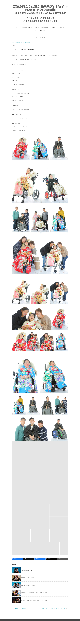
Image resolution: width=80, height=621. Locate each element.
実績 (35, 30)
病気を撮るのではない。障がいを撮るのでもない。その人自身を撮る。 (34, 600)
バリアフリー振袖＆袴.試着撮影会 (26, 42)
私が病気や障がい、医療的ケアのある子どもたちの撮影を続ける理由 (34, 592)
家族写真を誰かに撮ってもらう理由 (28, 585)
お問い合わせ (42, 30)
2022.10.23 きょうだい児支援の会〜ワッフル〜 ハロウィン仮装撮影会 (53, 609)
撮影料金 (54, 27)
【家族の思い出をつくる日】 (26, 570)
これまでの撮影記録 (40, 37)
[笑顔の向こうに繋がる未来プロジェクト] (40, 4)
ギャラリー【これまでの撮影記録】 (42, 27)
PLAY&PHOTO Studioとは (27, 27)
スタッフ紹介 (61, 27)
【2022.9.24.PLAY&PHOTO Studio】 (22, 608)
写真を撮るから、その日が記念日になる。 (29, 577)
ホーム (17, 27)
